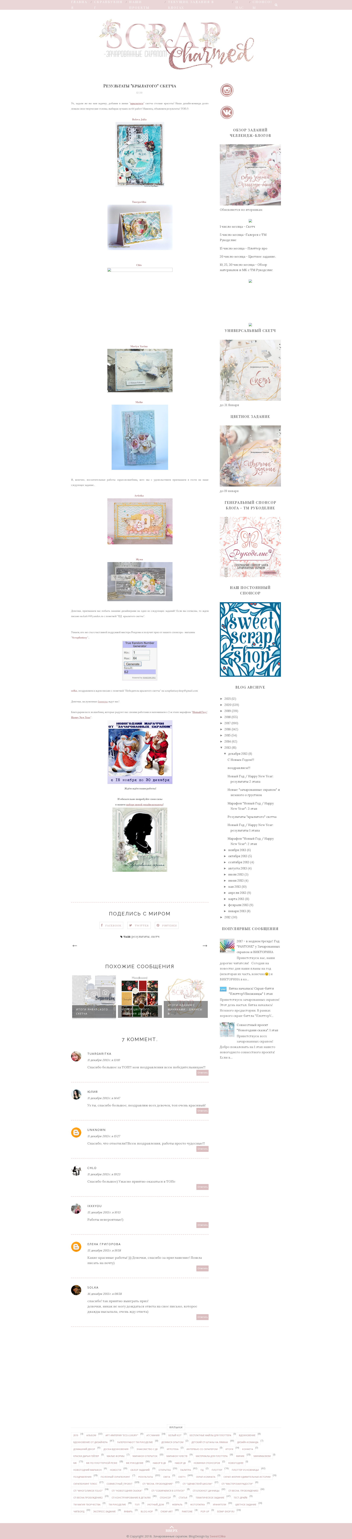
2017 (227, 723)
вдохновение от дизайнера (90, 1442)
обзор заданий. (140, 1469)
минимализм (262, 1456)
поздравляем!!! (239, 768)
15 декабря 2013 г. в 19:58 (104, 1250)
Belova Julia (139, 119)
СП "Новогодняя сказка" (127, 1490)
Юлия (92, 1092)
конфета (247, 1449)
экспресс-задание (104, 1511)
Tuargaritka (139, 202)
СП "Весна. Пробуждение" (157, 1483)
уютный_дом (155, 1504)
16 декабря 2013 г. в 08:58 (104, 1294)
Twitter (142, 925)
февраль (177, 1504)
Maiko (139, 402)
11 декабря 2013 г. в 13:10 (103, 1060)
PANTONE (187, 1511)
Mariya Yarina (139, 346)
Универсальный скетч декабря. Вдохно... (181, 1009)
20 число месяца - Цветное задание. (248, 256)
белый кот (175, 1435)
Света (166, 1476)
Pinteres (169, 925)
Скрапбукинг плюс (85, 1483)
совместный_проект (119, 1483)
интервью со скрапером (202, 1449)
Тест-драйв (240, 1497)
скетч (155, 936)
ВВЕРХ (172, 1530)
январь (128, 1511)
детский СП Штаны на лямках (209, 1442)
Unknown (96, 1130)
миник (240, 1456)
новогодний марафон (87, 1469)
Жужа (139, 559)
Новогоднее (235, 1462)
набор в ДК (159, 1462)
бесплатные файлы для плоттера (210, 1435)
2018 (227, 717)
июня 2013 (236, 880)
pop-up (205, 1511)
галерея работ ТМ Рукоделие (135, 1442)
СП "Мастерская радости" (237, 1483)
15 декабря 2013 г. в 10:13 (103, 1212)
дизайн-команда (247, 1442)
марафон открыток (145, 1456)
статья (183, 1497)
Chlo (139, 265)
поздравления (82, 1476)
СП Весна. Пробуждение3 (243, 1490)
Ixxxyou (94, 1206)
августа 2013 (237, 868)
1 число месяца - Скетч (237, 226)
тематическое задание (210, 1497)
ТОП (137, 1504)
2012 (227, 917)
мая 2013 (234, 887)
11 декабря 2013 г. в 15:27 (103, 1136)
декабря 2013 (238, 754)
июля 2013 (236, 874)
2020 (227, 705)
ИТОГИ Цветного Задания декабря (91, 1011)
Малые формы (115, 1456)
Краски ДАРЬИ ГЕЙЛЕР (86, 1456)
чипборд (78, 1511)
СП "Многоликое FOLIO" (88, 1490)
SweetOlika (218, 1536)
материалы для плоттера (212, 1456)
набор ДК (180, 1462)
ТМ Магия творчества (86, 1504)
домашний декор (84, 1449)
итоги (229, 1449)
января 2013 (237, 911)
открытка (164, 1469)
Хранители (219, 1504)
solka (74, 690)
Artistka (139, 495)
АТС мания (153, 1435)
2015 (227, 735)
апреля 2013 (237, 893)
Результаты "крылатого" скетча (252, 817)
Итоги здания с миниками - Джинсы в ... (139, 1009)
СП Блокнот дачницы (206, 1490)
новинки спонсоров (207, 1462)
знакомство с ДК (147, 1449)
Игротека (172, 1449)
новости (115, 1469)
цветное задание (245, 1504)
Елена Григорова (104, 1244)
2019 (227, 711)
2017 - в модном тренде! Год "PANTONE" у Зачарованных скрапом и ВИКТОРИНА (258, 946)
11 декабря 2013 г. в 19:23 (103, 1174)
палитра (185, 1469)
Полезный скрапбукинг (115, 1476)
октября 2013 (237, 856)
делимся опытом (172, 1442)
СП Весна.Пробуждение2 (88, 1497)
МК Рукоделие (134, 1462)
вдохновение (247, 1435)
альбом (91, 1435)
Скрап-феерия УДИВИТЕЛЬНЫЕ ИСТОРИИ (247, 1476)
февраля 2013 (238, 905)
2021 (227, 699)
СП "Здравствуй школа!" (197, 1483)
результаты (141, 936)
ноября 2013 (237, 850)
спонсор (165, 1497)
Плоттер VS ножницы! (245, 1469)
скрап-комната (205, 1476)
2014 (227, 741)
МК (75, 1462)
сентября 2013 (238, 862)
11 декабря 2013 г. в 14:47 (103, 1098)
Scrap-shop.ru (225, 1511)
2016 (227, 729)
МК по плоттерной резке (101, 1462)
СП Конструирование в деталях (131, 1497)
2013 (227, 747)
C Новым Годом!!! (241, 760)
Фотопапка (197, 1504)
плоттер (217, 1469)
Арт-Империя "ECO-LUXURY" (122, 1435)
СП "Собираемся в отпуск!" (168, 1490)
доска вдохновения (115, 1449)
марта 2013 (236, 899)
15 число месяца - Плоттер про (243, 248)
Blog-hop (147, 1511)
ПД (202, 1469)
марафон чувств (176, 1456)
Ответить (203, 1073)
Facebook (113, 925)
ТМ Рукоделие (117, 1504)
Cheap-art (167, 1511)
